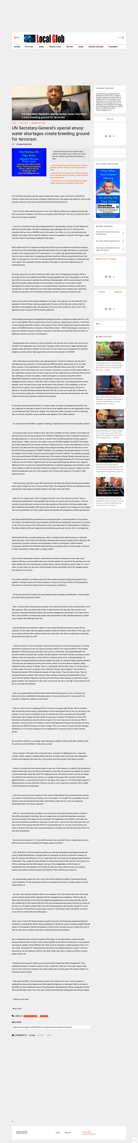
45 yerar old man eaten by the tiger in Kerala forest (109, 355)
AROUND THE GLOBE (96, 47)
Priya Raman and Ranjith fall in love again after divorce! (109, 422)
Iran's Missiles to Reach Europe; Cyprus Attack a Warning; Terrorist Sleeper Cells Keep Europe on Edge (69, 167)
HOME (17, 47)
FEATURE (69, 47)
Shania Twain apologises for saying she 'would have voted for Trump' (109, 490)
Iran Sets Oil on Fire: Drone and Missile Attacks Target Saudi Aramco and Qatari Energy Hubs (68, 182)
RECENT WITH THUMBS (106, 259)
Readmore (107, 370)
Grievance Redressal (89, 1134)
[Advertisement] (69, 17)
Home (14, 123)
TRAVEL (41, 47)
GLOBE (80, 47)
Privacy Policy (87, 1132)
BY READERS (113, 47)
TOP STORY (28, 47)
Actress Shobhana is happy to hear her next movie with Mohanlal (108, 456)
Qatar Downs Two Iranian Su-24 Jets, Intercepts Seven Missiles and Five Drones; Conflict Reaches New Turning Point (69, 175)
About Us (68, 1132)
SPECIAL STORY (55, 47)
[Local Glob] (46, 42)
